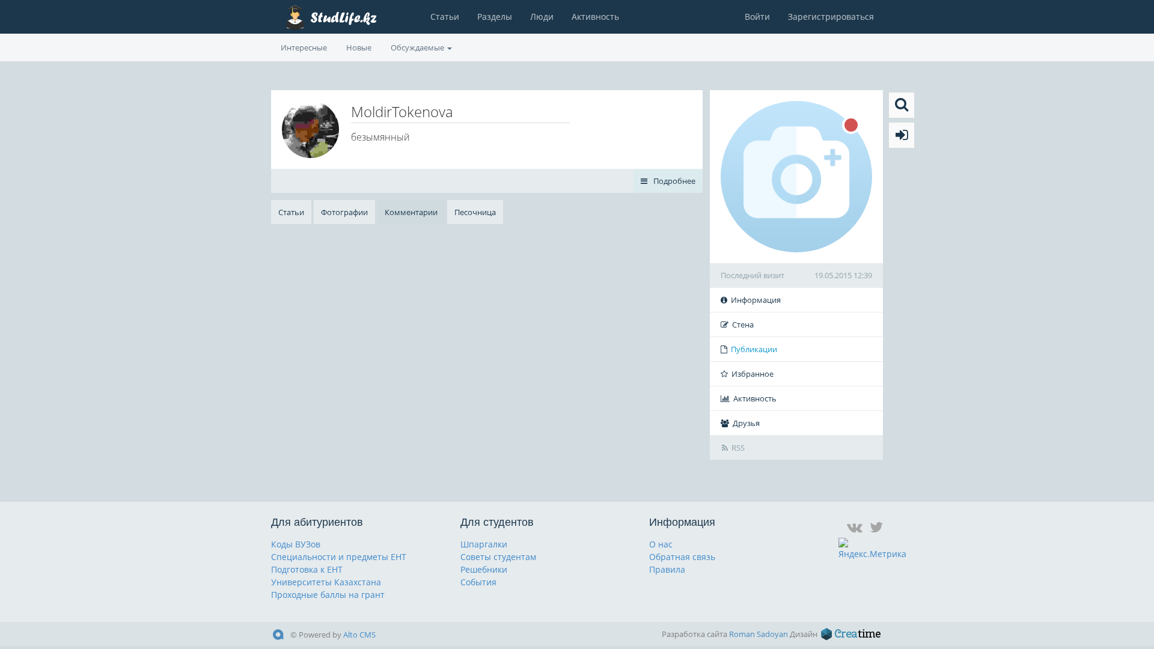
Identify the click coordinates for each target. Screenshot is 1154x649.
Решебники (483, 569)
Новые (358, 47)
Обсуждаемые (418, 47)
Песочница (475, 212)
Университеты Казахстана (326, 582)
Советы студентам (498, 556)
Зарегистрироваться (831, 16)
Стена (743, 324)
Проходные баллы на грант (328, 594)
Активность (595, 16)
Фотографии (344, 212)
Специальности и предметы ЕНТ (338, 556)
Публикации (754, 349)
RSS (738, 447)
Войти (757, 16)
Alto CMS (359, 634)
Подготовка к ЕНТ (307, 569)
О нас (661, 544)
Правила (667, 569)
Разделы (494, 16)
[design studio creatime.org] (851, 634)
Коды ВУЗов (295, 544)
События (478, 582)
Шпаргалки (483, 544)
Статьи (444, 16)
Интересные (304, 47)
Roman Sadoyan (758, 634)
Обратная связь (682, 556)
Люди (542, 16)
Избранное (752, 373)
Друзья (746, 423)
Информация (756, 299)
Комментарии (411, 212)
